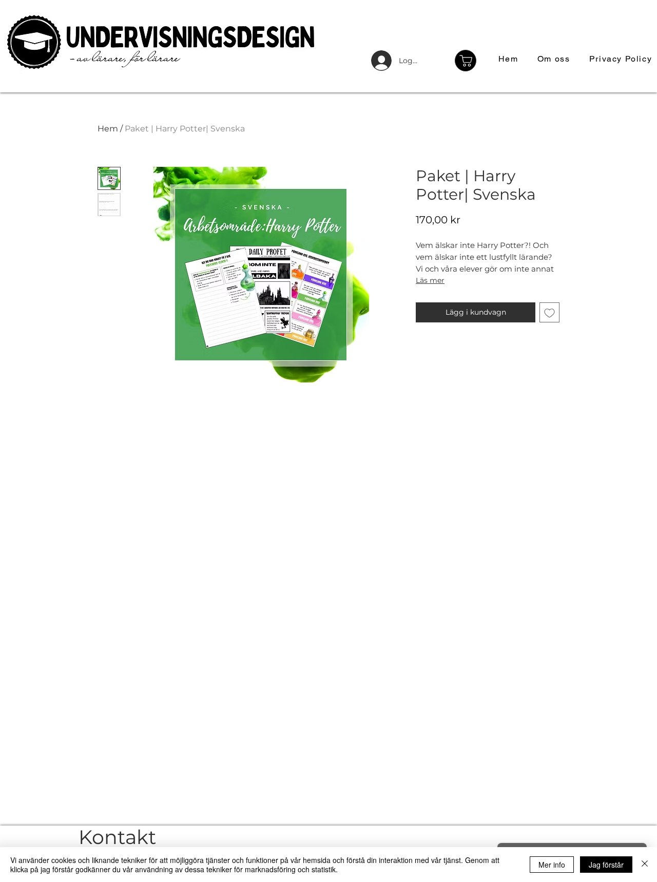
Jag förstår (606, 864)
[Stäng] (645, 864)
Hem (108, 128)
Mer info (551, 864)
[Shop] (465, 60)
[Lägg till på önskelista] (549, 312)
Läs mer (430, 280)
